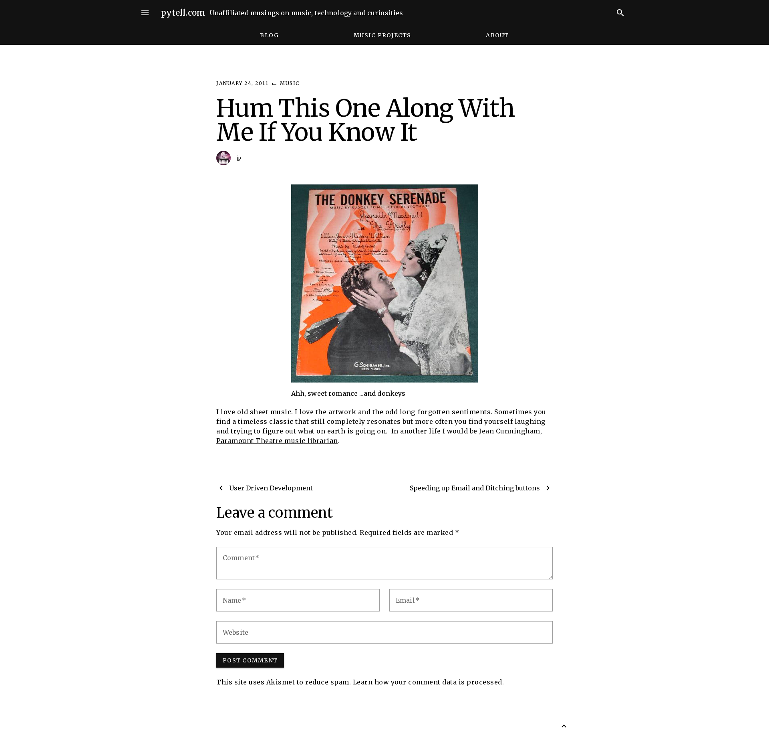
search (620, 13)
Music (290, 83)
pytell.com (183, 13)
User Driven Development (271, 488)
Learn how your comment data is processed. (428, 682)
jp (239, 158)
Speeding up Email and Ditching (475, 488)
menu (145, 13)
